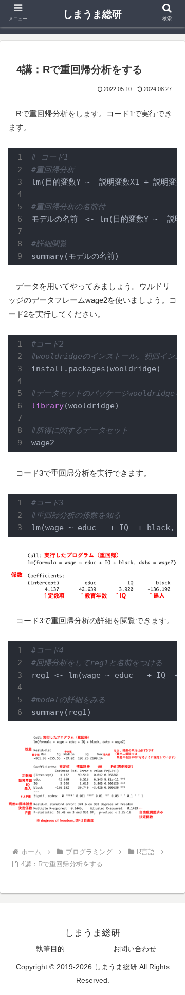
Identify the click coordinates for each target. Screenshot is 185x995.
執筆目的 (50, 949)
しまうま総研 (92, 14)
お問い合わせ (134, 949)
